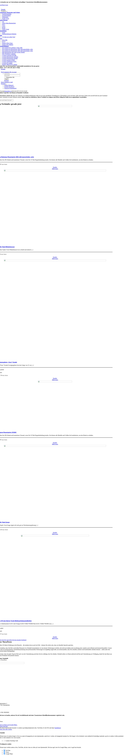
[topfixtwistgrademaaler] (55, 171)
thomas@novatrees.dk (26, 67)
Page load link (4, 726)
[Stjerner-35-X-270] (55, 536)
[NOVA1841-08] (55, 106)
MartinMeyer (7, 91)
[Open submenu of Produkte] (6, 11)
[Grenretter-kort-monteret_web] (55, 260)
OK (1, 729)
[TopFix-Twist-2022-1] (55, 446)
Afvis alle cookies (7, 729)
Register (6, 80)
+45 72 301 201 (4, 708)
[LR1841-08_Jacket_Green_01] (55, 382)
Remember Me (10, 77)
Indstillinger (58, 728)
